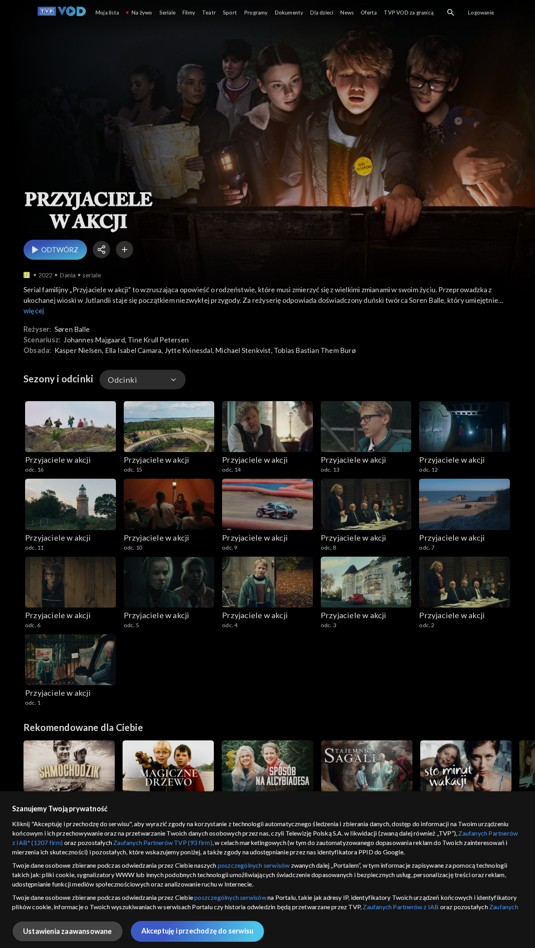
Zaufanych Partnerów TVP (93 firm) (162, 842)
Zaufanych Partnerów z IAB (401, 906)
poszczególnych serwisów (254, 865)
